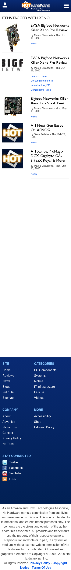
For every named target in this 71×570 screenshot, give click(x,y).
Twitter (13, 462)
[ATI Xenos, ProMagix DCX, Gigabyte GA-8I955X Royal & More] (12, 158)
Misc (48, 89)
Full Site (8, 392)
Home (6, 370)
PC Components (45, 370)
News (34, 43)
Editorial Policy (44, 427)
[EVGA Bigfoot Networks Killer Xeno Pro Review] (12, 38)
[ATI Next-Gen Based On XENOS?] (12, 132)
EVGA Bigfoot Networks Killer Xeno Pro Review (50, 27)
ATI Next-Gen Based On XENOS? (47, 127)
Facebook (16, 467)
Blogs (6, 386)
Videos (39, 397)
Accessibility (42, 416)
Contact (7, 432)
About (6, 416)
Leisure (39, 392)
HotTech (8, 443)
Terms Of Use (41, 567)
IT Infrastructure (44, 386)
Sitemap (8, 397)
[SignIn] (7, 5)
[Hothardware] (35, 6)
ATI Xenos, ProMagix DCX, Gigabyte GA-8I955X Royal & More (48, 156)
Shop (37, 421)
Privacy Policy (12, 438)
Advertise (8, 421)
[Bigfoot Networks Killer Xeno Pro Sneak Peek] (12, 106)
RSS (12, 478)
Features (35, 76)
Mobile (38, 381)
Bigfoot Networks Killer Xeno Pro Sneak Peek (49, 100)
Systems (40, 375)
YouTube (15, 473)
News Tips (9, 427)
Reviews (8, 375)
